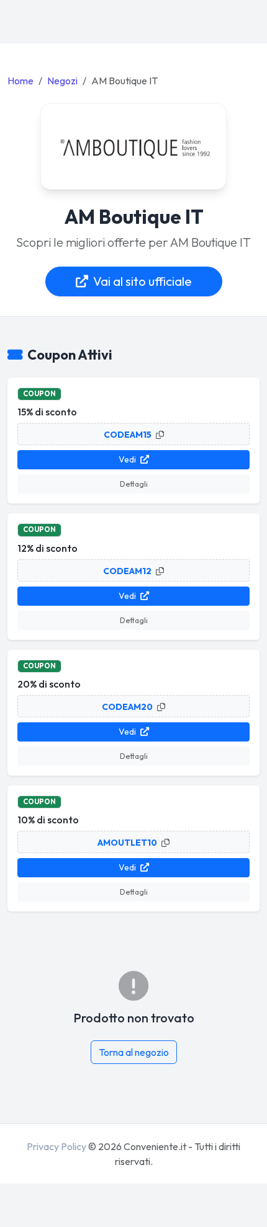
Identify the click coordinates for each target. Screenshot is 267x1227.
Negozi (62, 80)
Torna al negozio (134, 1052)
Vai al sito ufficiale (142, 281)
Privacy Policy (56, 1146)
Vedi (128, 459)
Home (20, 80)
